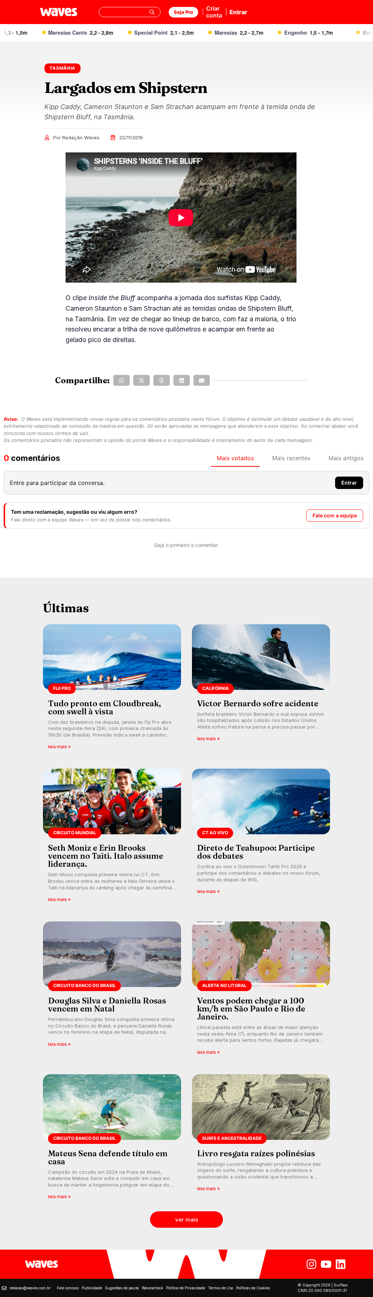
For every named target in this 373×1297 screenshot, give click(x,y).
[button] (121, 380)
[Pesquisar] (152, 12)
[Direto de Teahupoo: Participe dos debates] (261, 838)
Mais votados (235, 458)
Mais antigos (346, 458)
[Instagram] (311, 1264)
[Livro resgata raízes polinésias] (261, 1139)
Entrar (238, 12)
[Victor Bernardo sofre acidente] (261, 689)
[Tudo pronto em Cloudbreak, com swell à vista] (112, 689)
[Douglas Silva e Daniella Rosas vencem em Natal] (112, 990)
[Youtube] (326, 1264)
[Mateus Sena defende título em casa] (112, 1139)
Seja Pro (183, 12)
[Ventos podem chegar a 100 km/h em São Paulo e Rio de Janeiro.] (261, 990)
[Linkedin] (340, 1264)
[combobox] (130, 12)
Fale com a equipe (335, 515)
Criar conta (214, 12)
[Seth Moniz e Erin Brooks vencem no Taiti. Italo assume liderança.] (112, 838)
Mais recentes (291, 458)
